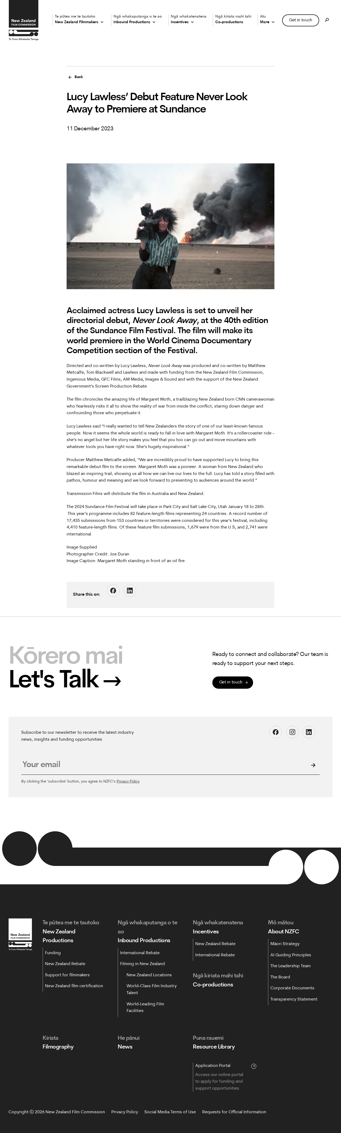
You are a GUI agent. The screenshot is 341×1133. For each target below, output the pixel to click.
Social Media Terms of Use (170, 1112)
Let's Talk (65, 681)
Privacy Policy (128, 782)
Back (79, 77)
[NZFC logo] (23, 20)
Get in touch (300, 20)
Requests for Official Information (234, 1112)
